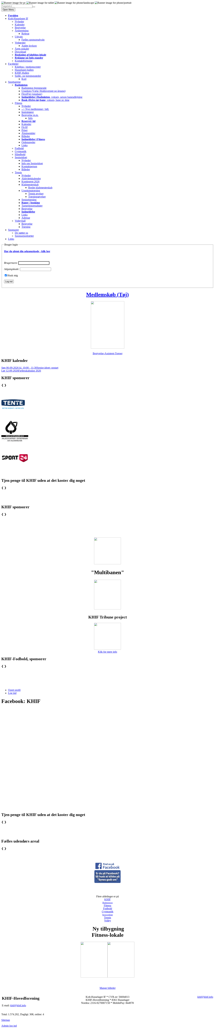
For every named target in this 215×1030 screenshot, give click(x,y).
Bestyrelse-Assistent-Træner (107, 353)
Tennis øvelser (36, 193)
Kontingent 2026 (30, 181)
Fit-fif (25, 127)
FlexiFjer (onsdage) (32, 94)
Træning (26, 226)
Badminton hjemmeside (34, 88)
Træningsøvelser (37, 196)
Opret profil (14, 690)
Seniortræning (29, 199)
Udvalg (19, 36)
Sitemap (5, 1020)
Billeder (26, 136)
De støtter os (21, 232)
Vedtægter (20, 42)
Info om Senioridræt (32, 163)
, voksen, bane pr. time (45, 100)
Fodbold (19, 148)
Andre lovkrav (29, 45)
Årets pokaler (22, 48)
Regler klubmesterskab (40, 187)
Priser (25, 130)
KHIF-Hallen (22, 72)
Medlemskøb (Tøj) (107, 294)
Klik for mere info (107, 651)
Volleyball (20, 220)
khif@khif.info (18, 1005)
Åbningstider (28, 133)
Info (30, 118)
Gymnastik (20, 151)
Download (20, 51)
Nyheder (19, 21)
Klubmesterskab (30, 184)
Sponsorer (13, 229)
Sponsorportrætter (24, 235)
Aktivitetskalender (31, 178)
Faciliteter (13, 63)
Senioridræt (21, 157)
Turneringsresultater (32, 205)
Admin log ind (9, 1025)
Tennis (18, 172)
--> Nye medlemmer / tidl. (35, 109)
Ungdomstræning (31, 190)
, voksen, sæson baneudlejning (52, 97)
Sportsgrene (14, 81)
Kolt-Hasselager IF (18, 18)
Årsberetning (22, 30)
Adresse (26, 217)
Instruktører (28, 112)
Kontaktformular (23, 60)
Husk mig (12, 275)
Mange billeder (108, 988)
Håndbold (20, 154)
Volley (107, 920)
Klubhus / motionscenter (28, 66)
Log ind (12, 693)
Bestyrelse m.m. (30, 115)
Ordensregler (28, 142)
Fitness (18, 103)
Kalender (20, 24)
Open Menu (8, 9)
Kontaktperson (29, 166)
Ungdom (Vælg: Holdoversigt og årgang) (44, 91)
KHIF (107, 899)
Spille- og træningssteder (28, 75)
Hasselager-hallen (24, 69)
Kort (24, 78)
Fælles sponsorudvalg (33, 39)
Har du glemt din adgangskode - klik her (27, 251)
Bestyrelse (20, 27)
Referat (25, 33)
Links (25, 145)
